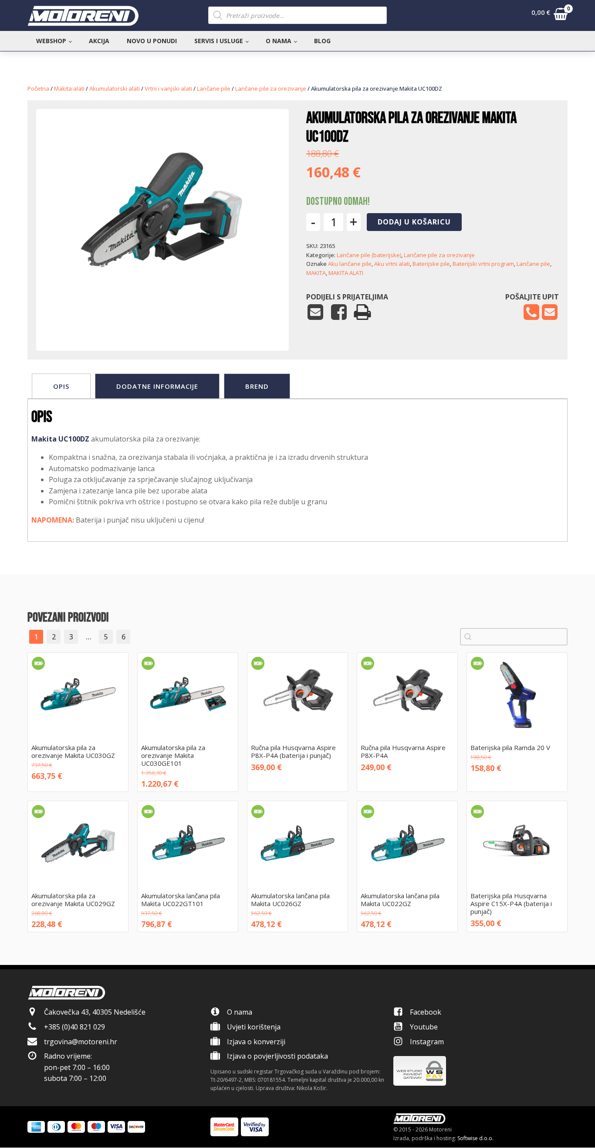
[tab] (61, 386)
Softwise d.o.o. (475, 1138)
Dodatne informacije (157, 386)
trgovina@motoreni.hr (80, 1041)
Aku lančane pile (350, 264)
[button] (549, 15)
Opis (61, 386)
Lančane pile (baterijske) (369, 255)
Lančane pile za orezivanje (270, 88)
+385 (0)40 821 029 (74, 1027)
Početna (38, 88)
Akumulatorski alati (114, 88)
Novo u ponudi (152, 41)
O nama (278, 41)
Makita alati (69, 88)
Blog (322, 41)
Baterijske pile (431, 264)
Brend (257, 386)
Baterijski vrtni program (483, 264)
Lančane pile (213, 88)
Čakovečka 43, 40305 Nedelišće (94, 1012)
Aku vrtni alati (392, 264)
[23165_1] (162, 324)
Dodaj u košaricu (414, 222)
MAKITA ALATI (345, 273)
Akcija (99, 41)
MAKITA (316, 273)
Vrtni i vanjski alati (168, 88)
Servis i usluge (218, 41)
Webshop (51, 41)
